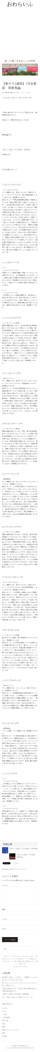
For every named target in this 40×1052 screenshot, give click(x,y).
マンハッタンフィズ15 (11, 373)
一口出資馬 (6, 1017)
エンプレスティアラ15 (11, 526)
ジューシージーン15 (10, 473)
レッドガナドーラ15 (10, 262)
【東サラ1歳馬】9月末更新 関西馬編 (15, 994)
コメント (5, 885)
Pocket (16, 863)
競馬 (3, 1033)
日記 (3, 1024)
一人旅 (4, 1014)
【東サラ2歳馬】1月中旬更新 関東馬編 (16, 150)
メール (4, 919)
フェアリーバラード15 (11, 184)
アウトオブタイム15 (10, 630)
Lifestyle (8, 1048)
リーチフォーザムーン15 (12, 577)
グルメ (4, 1011)
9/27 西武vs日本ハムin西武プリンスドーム (17, 997)
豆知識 (4, 1036)
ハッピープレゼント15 (11, 680)
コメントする (26, 92)
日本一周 (5, 1021)
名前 (3, 909)
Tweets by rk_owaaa (20, 966)
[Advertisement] (20, 36)
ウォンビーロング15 (10, 723)
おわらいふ (20, 4)
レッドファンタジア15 (11, 317)
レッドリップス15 (9, 773)
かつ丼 (4, 1008)
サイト (4, 929)
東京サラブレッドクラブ (18, 869)
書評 (3, 1027)
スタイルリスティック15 (12, 423)
